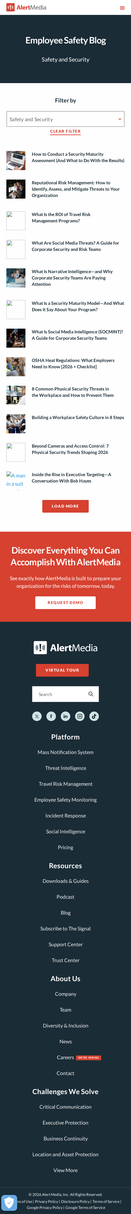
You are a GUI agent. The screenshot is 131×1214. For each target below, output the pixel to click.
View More (65, 1170)
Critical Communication (65, 1107)
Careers (65, 1057)
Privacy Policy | (47, 1201)
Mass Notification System (65, 752)
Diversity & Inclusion (65, 1025)
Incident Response (65, 815)
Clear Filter (65, 131)
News (65, 1041)
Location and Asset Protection (65, 1154)
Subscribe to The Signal (65, 928)
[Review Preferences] (9, 1203)
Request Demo (65, 602)
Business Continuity (66, 1138)
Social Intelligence (65, 831)
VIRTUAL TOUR (62, 670)
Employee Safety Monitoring (65, 800)
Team (65, 1010)
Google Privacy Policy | (46, 1207)
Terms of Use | (22, 1201)
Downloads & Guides (66, 881)
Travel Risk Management (66, 784)
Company (65, 994)
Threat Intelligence (65, 768)
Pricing (65, 847)
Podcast (65, 897)
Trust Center (65, 960)
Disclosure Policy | (76, 1201)
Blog (66, 912)
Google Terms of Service (85, 1207)
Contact (65, 1073)
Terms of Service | (107, 1201)
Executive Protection (65, 1122)
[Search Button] (91, 694)
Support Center (66, 944)
